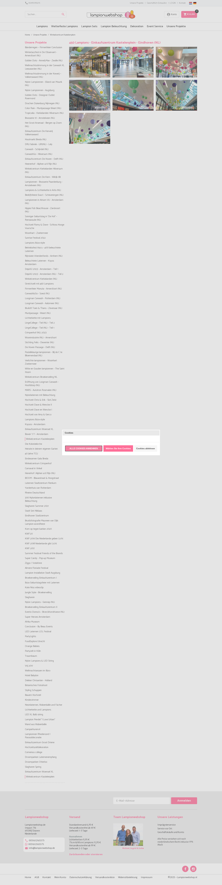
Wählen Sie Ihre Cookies (118, 448)
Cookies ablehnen (145, 448)
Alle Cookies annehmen (83, 448)
